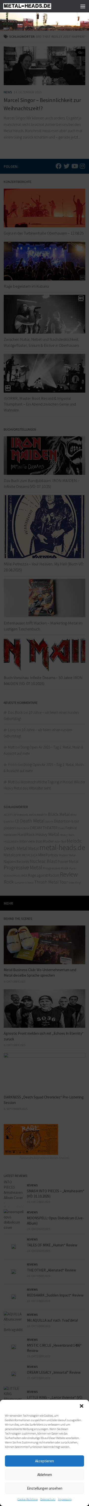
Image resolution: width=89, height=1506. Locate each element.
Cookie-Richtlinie (28, 1499)
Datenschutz (48, 1499)
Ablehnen (44, 1474)
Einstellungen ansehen (44, 1488)
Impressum (65, 1499)
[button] (81, 1405)
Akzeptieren (44, 1461)
